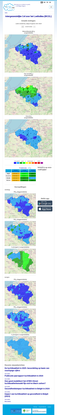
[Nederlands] (16, 6)
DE (50, 2)
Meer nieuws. (8, 401)
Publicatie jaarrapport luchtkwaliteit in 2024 (24, 376)
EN (44, 2)
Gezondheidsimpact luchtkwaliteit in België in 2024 (27, 388)
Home (6, 12)
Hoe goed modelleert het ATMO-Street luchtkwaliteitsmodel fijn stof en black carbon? (25, 382)
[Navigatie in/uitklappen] (51, 7)
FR (47, 2)
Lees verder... (7, 373)
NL (41, 2)
